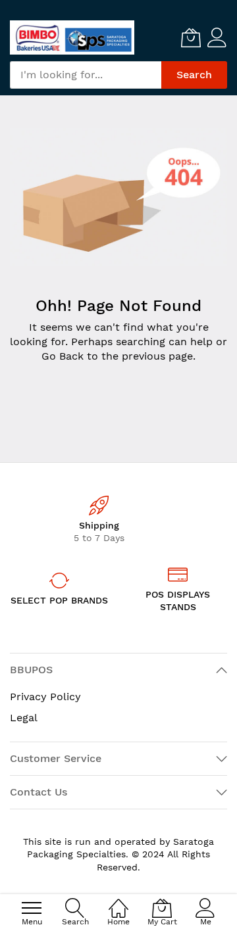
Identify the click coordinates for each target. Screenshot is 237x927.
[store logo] (72, 37)
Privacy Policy (45, 696)
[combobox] (85, 75)
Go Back (62, 356)
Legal (24, 717)
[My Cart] (191, 37)
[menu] (31, 908)
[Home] (118, 901)
